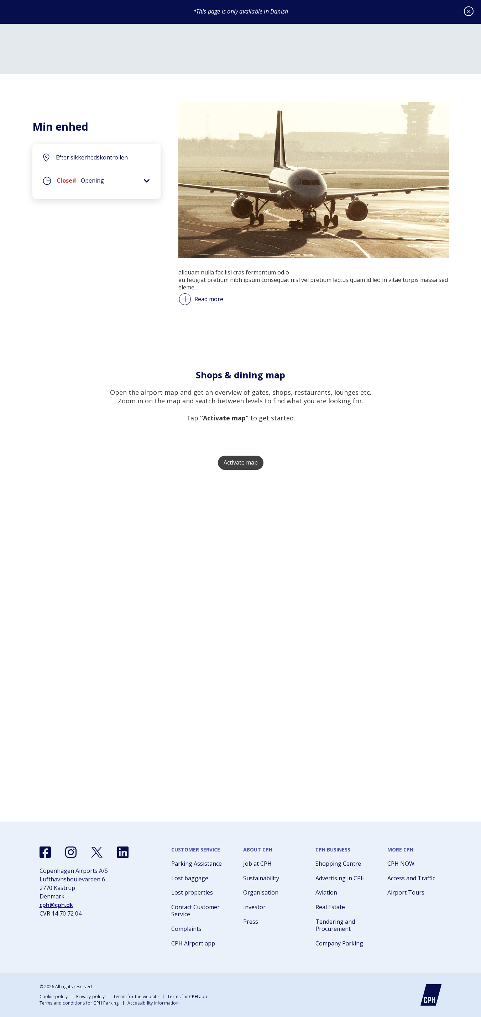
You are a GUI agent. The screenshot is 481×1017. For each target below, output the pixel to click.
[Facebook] (45, 852)
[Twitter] (97, 852)
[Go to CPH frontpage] (431, 995)
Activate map (241, 462)
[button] (96, 183)
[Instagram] (71, 852)
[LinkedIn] (123, 852)
